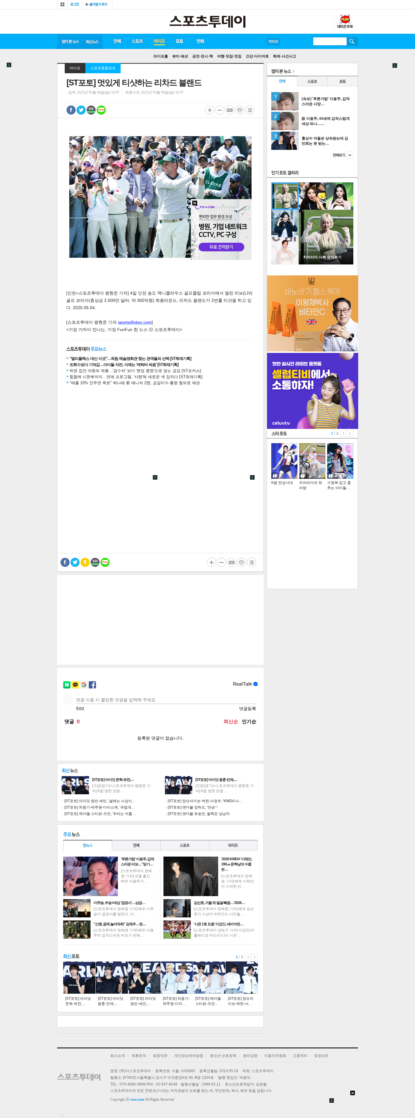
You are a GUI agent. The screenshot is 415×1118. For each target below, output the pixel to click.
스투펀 (344, 21)
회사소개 (117, 1056)
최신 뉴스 (93, 41)
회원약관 (160, 1056)
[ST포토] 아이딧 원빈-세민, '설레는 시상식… (99, 801)
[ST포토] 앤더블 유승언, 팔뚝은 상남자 (199, 814)
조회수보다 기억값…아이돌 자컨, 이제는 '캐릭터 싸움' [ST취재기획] (124, 364)
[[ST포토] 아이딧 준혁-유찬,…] (79, 977)
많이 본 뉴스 (70, 41)
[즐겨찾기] (97, 4)
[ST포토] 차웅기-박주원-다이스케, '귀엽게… (99, 807)
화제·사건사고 (284, 56)
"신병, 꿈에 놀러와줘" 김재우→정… (120, 924)
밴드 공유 (91, 110)
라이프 (159, 41)
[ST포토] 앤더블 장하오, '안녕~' (193, 807)
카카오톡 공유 (85, 562)
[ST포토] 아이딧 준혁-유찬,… (113, 780)
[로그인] (75, 4)
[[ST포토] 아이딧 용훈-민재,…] (112, 977)
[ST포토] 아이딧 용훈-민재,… (216, 780)
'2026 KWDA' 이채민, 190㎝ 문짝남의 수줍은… (236, 864)
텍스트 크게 (209, 110)
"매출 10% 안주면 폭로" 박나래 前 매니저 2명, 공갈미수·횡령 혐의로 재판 (135, 383)
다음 (255, 957)
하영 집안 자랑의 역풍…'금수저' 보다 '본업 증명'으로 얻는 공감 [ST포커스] (135, 370)
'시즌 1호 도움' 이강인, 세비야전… (218, 924)
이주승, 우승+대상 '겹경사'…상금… (119, 903)
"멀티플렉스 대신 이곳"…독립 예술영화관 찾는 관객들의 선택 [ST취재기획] (130, 358)
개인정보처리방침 (188, 1056)
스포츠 (137, 41)
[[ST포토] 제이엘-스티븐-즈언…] (209, 977)
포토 (179, 41)
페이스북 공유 (71, 110)
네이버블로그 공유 (101, 110)
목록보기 (249, 110)
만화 (201, 41)
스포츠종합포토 (103, 68)
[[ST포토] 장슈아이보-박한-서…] (242, 977)
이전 (248, 957)
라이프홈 (160, 56)
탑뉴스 (87, 845)
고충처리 (300, 1056)
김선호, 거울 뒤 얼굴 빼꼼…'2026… (219, 903)
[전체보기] (62, 4)
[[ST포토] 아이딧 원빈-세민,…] (144, 977)
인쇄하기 (239, 110)
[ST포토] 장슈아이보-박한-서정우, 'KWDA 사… (205, 801)
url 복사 (229, 110)
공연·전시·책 (202, 56)
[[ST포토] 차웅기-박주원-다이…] (177, 977)
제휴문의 (139, 1056)
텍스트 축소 (219, 110)
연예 (117, 41)
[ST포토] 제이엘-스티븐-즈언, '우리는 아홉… (100, 814)
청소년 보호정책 (223, 1056)
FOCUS (273, 41)
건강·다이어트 (257, 56)
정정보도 (321, 1056)
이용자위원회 (275, 1056)
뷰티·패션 (180, 56)
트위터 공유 (81, 110)
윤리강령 (250, 1056)
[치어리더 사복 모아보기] (326, 263)
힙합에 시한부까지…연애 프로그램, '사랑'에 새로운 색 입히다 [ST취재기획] (136, 376)
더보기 (343, 155)
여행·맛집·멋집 (229, 56)
